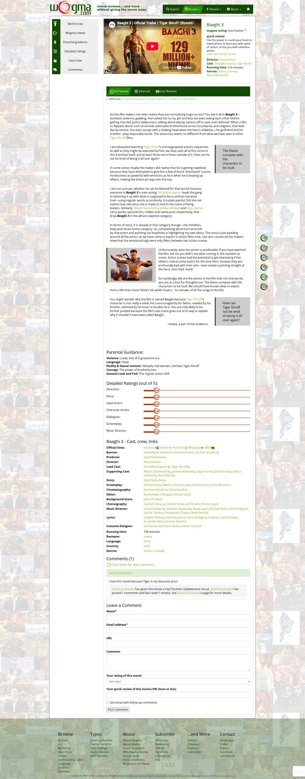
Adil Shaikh (192, 504)
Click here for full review (221, 54)
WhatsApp (227, 740)
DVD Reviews (99, 756)
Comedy (232, 71)
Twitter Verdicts (100, 744)
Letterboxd (162, 756)
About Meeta (131, 744)
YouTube (179, 448)
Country (63, 767)
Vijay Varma (194, 208)
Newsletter (162, 744)
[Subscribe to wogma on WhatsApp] (264, 238)
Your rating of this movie (124, 676)
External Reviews (101, 740)
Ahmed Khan (227, 59)
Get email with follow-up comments (133, 702)
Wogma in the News (136, 764)
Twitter (164, 448)
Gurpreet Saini (153, 521)
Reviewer (64, 771)
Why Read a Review (135, 752)
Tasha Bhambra (220, 485)
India (147, 546)
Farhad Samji (152, 485)
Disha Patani (222, 471)
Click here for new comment (133, 564)
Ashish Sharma (191, 526)
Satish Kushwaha (120, 573)
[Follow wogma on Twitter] (264, 257)
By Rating (64, 748)
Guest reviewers (133, 748)
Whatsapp (162, 740)
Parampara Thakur (177, 513)
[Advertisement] (74, 98)
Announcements (134, 760)
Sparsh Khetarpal (197, 485)
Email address (117, 625)
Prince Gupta (210, 504)
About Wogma (132, 740)
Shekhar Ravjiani (178, 509)
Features (193, 748)
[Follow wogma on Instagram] (264, 267)
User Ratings (98, 748)
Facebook (150, 448)
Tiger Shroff (244, 63)
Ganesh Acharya (154, 504)
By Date (63, 740)
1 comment (172, 98)
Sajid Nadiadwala (155, 457)
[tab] (119, 91)
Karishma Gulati (169, 526)
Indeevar (214, 517)
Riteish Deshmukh (146, 208)
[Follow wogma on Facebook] (264, 247)
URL (109, 638)
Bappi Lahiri (201, 509)
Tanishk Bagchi (238, 509)
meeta (148, 536)
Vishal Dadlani (153, 509)
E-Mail (224, 744)
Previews (193, 744)
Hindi (147, 541)
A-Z (60, 744)
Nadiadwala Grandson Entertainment (168, 452)
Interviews (194, 752)
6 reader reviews (155, 98)
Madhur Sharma (173, 485)
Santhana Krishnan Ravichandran (166, 490)
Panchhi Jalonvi (176, 517)
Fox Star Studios (205, 452)
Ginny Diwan (229, 517)
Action (222, 71)
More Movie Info (217, 75)
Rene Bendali (166, 475)
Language (64, 764)
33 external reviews (134, 98)
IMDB (208, 448)
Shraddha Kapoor (225, 63)
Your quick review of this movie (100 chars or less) (141, 689)
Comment (113, 651)
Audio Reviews (99, 752)
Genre (62, 756)
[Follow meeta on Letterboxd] (264, 277)
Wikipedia (194, 448)
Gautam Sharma (175, 521)
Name (111, 611)
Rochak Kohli (218, 509)
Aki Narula (150, 526)
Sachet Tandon (153, 513)
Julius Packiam (153, 499)
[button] (173, 9)
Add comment (189, 98)
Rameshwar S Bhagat (158, 494)
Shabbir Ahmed (154, 517)
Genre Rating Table (70, 760)
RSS (157, 760)
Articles (192, 740)
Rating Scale (131, 756)
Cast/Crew (65, 752)
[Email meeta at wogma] (264, 286)
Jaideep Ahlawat (169, 208)
